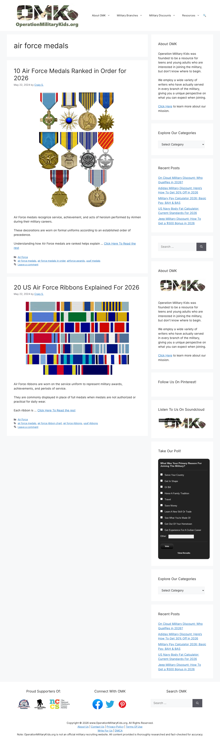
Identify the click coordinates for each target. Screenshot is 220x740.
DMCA (119, 730)
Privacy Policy (115, 726)
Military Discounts (160, 15)
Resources (188, 15)
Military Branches (127, 15)
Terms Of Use (134, 726)
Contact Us (97, 726)
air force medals (27, 260)
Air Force (23, 257)
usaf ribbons (91, 423)
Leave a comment (28, 264)
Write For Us (105, 730)
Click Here (165, 106)
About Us (83, 726)
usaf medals (93, 260)
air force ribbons (72, 423)
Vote (167, 546)
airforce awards (76, 260)
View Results (184, 553)
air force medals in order (51, 260)
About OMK (99, 15)
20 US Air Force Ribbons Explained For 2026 (76, 287)
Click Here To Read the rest (56, 410)
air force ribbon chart (50, 423)
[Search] (201, 247)
